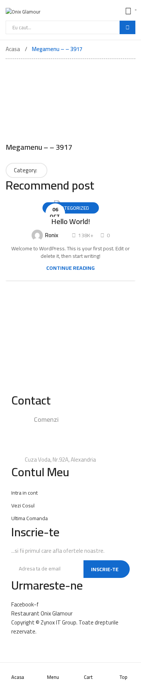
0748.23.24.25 (53, 428)
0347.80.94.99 (53, 439)
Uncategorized (70, 207)
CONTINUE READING (70, 268)
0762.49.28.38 (96, 428)
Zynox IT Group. (59, 622)
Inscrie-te (104, 569)
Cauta (127, 27)
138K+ (85, 235)
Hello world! (70, 221)
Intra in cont (24, 492)
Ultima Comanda (29, 518)
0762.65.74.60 (82, 449)
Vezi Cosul (23, 505)
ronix (51, 235)
